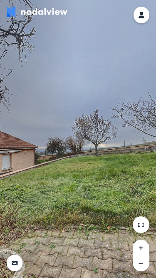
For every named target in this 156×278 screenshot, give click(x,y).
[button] (14, 263)
